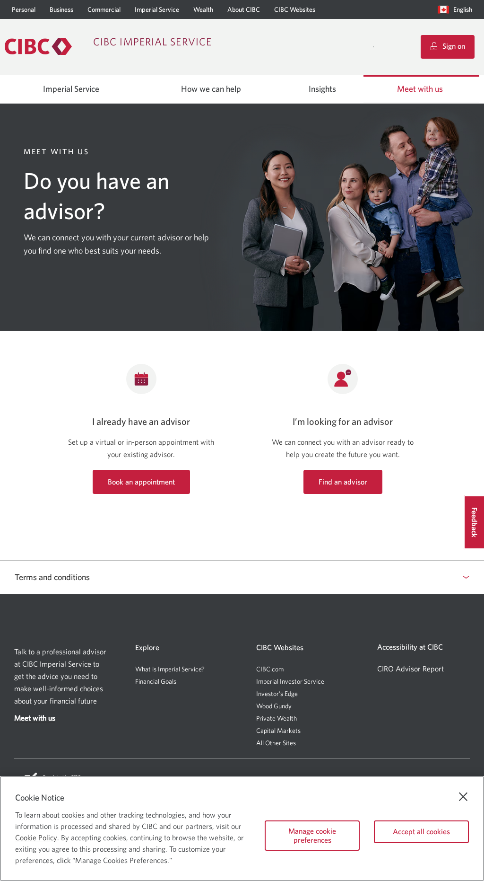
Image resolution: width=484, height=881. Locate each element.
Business (61, 9)
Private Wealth (276, 718)
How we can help (211, 89)
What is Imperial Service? (170, 669)
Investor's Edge (277, 693)
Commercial (104, 9)
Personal (23, 9)
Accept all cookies (421, 831)
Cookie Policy (36, 837)
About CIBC (243, 9)
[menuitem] (457, 9)
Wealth (203, 9)
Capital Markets (278, 731)
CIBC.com (270, 669)
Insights (322, 89)
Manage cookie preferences (312, 835)
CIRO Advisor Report (410, 668)
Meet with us (420, 89)
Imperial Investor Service (290, 681)
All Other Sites (276, 743)
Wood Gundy (274, 706)
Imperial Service (157, 9)
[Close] (463, 796)
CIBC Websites (294, 9)
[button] (457, 9)
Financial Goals (155, 681)
